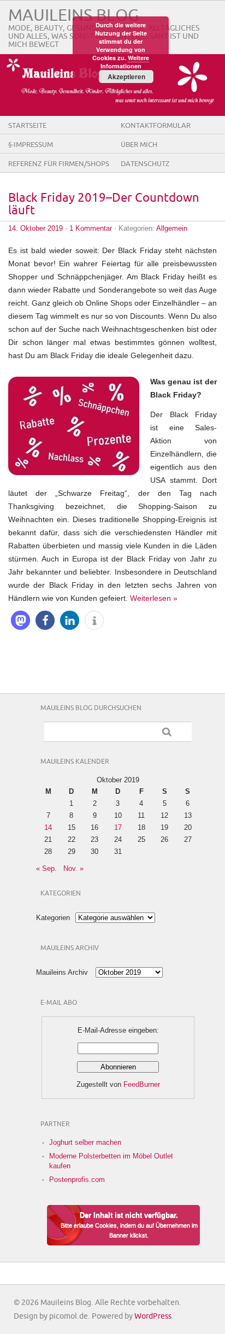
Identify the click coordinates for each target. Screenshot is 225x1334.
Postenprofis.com (77, 1179)
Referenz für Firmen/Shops (58, 164)
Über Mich (139, 145)
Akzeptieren (126, 76)
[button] (20, 620)
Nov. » (73, 868)
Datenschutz (145, 164)
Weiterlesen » (153, 598)
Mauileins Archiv (62, 972)
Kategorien (53, 918)
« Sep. (46, 868)
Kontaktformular (156, 126)
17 (118, 827)
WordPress (152, 1316)
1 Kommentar (90, 228)
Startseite (27, 126)
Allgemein (171, 228)
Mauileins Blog (73, 15)
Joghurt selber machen (85, 1142)
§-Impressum (30, 145)
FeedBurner (141, 1084)
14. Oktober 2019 (35, 228)
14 (48, 827)
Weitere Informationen (125, 62)
